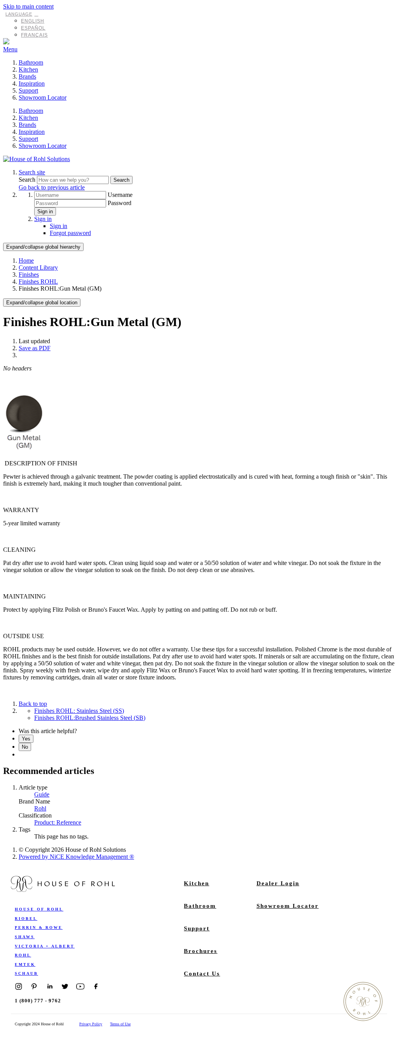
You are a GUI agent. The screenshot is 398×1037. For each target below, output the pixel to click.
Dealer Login (278, 883)
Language (18, 14)
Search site (32, 172)
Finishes (29, 274)
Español (33, 28)
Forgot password (70, 233)
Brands (27, 76)
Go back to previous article (52, 187)
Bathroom (31, 62)
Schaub (26, 973)
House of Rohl (39, 909)
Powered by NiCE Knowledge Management (76, 856)
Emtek (25, 964)
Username (120, 194)
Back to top (33, 703)
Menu (10, 49)
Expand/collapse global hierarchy (43, 247)
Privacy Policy (90, 1024)
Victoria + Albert (45, 946)
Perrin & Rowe (39, 927)
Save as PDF (35, 348)
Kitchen (28, 69)
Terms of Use (120, 1024)
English (32, 21)
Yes (26, 739)
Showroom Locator (42, 97)
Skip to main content (28, 6)
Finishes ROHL (38, 281)
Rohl (40, 808)
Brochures (200, 951)
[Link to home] (36, 159)
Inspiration (32, 83)
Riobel (26, 918)
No (25, 747)
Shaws (25, 937)
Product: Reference (57, 822)
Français (34, 35)
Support (28, 90)
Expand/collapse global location (41, 302)
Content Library (38, 267)
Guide (41, 794)
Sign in (45, 211)
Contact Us (202, 973)
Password (119, 203)
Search (28, 179)
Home (26, 260)
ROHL (23, 955)
